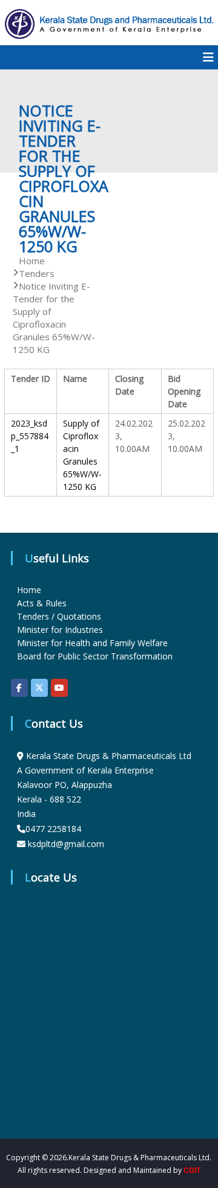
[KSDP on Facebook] (19, 688)
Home (29, 590)
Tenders (36, 273)
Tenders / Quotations (59, 616)
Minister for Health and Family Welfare (92, 643)
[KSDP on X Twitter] (39, 688)
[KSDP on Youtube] (59, 688)
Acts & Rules (42, 603)
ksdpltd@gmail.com (66, 844)
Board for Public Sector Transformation (95, 656)
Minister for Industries (60, 629)
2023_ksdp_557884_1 (29, 436)
